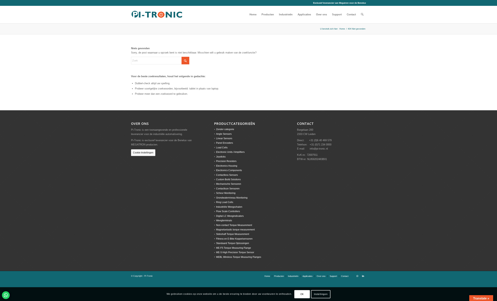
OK (302, 294)
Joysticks (221, 156)
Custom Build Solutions (228, 179)
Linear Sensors (224, 138)
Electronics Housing (226, 165)
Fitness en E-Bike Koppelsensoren (234, 238)
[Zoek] (362, 14)
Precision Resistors (226, 161)
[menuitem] (253, 14)
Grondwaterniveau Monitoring (232, 197)
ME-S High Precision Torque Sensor (235, 252)
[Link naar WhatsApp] (357, 276)
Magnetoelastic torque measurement (235, 229)
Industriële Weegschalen (229, 207)
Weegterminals (224, 220)
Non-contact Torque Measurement (234, 225)
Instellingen (321, 294)
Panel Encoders (224, 143)
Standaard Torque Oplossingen (232, 243)
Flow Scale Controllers (228, 211)
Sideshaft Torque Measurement (232, 234)
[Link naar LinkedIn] (363, 276)
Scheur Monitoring (225, 193)
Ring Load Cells (224, 202)
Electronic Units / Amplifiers (230, 152)
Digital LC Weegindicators (230, 216)
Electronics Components (229, 170)
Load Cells (222, 147)
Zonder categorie (225, 129)
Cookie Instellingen (143, 152)
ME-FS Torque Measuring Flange (233, 248)
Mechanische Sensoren (228, 184)
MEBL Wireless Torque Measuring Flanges (238, 257)
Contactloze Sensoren (228, 188)
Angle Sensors (224, 134)
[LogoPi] (157, 14)
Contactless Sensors (227, 175)
